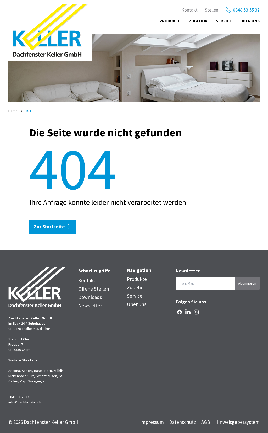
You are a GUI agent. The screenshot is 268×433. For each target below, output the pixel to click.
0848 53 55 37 (246, 10)
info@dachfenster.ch (24, 402)
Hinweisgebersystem (237, 422)
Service (224, 20)
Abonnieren (247, 283)
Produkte (170, 20)
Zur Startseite (49, 226)
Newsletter (90, 305)
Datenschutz (182, 422)
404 (28, 110)
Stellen (211, 10)
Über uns (250, 20)
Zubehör (198, 20)
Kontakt (189, 10)
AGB (205, 422)
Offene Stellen (93, 289)
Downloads (90, 297)
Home (13, 110)
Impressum (152, 422)
